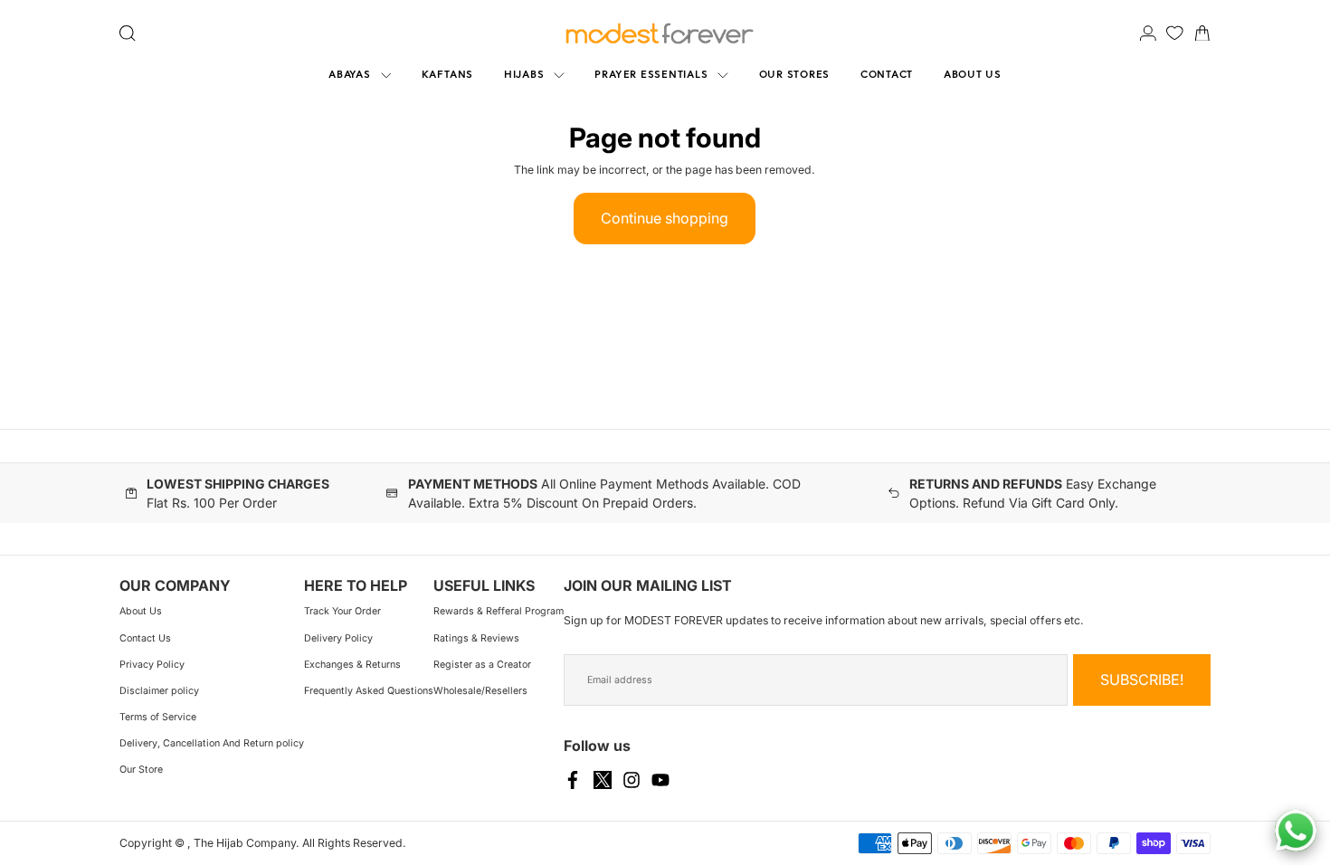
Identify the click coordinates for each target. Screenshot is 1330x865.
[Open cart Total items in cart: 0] (1202, 33)
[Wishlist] (1174, 33)
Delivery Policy (338, 638)
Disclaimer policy (159, 691)
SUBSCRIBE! (1141, 679)
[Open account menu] (1148, 33)
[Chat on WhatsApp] (1295, 830)
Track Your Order (342, 611)
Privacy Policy (152, 664)
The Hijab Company (245, 843)
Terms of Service (157, 717)
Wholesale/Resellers (480, 691)
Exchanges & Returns (352, 664)
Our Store (141, 769)
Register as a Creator (482, 664)
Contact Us (145, 638)
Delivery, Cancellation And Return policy (211, 743)
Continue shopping (664, 218)
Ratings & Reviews (476, 638)
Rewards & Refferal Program (498, 611)
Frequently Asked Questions (368, 691)
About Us (140, 611)
